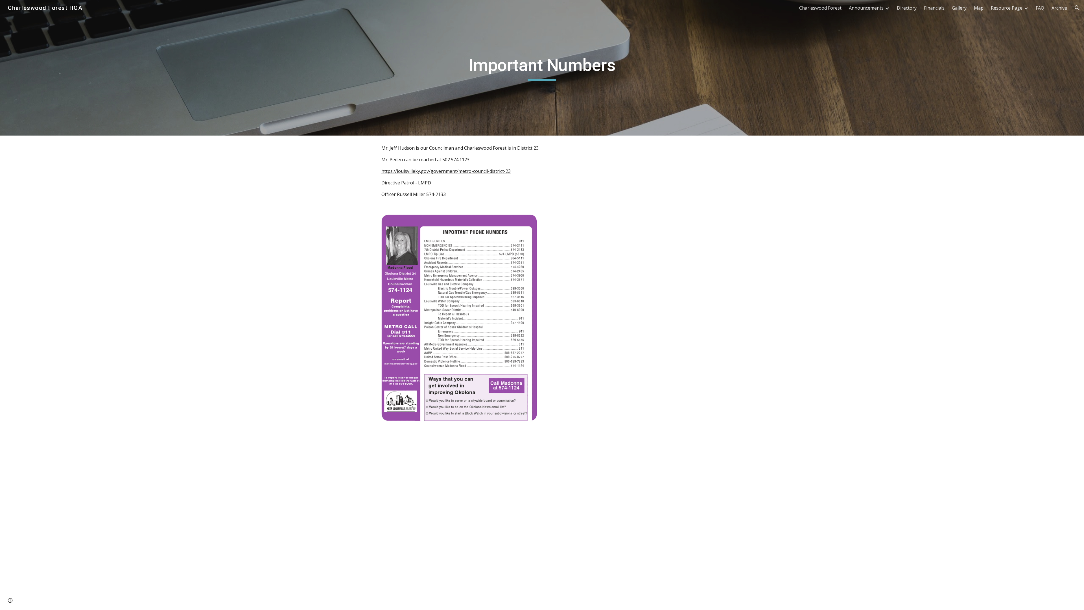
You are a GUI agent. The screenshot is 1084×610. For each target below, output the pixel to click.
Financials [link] (934, 8)
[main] (542, 67)
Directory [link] (907, 8)
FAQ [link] (1040, 8)
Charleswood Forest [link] (820, 8)
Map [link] (979, 8)
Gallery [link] (959, 8)
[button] (1077, 8)
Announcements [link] (866, 8)
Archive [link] (1059, 8)
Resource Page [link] (1006, 8)
